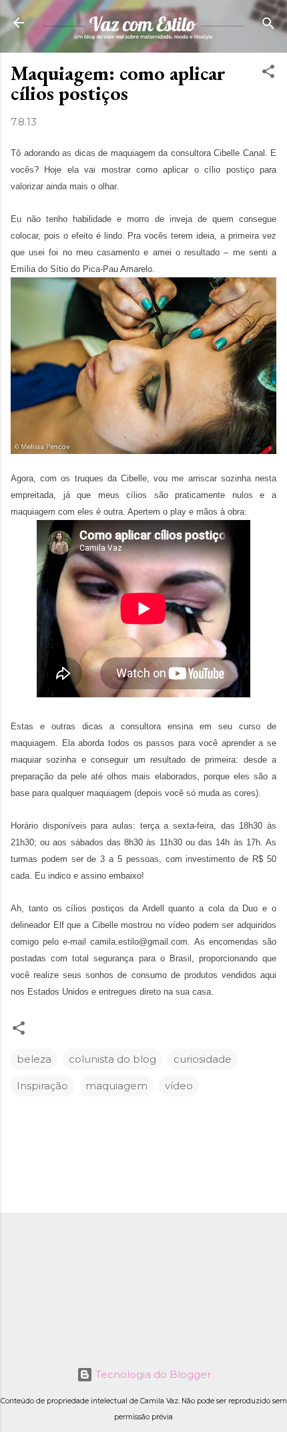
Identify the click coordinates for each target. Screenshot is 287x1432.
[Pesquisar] (268, 24)
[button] (268, 72)
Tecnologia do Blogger (152, 1374)
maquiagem (116, 1085)
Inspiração (42, 1085)
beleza (34, 1059)
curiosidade (203, 1059)
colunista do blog (112, 1059)
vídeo (179, 1085)
